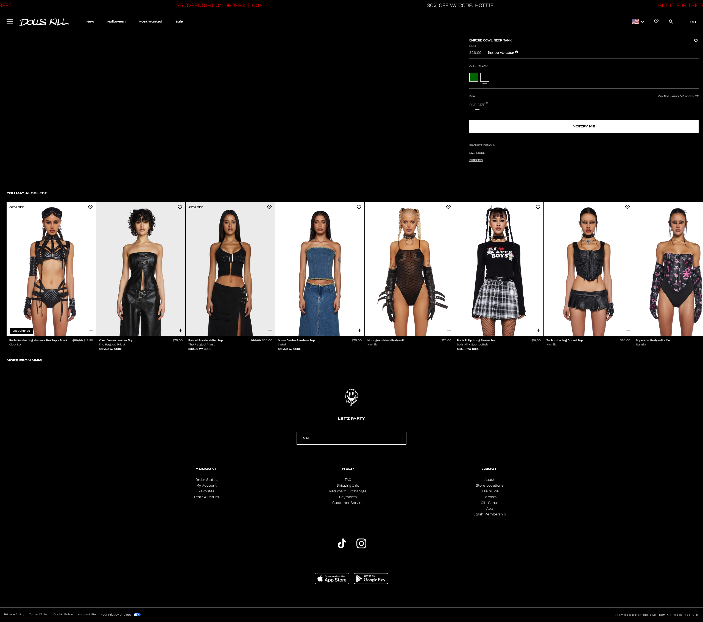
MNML (473, 46)
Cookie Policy (63, 614)
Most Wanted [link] (150, 21)
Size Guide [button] (477, 153)
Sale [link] (179, 21)
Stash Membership (489, 514)
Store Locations (489, 485)
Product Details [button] (482, 145)
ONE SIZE (477, 105)
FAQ (348, 479)
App (489, 508)
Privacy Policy (14, 614)
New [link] (90, 21)
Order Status (206, 479)
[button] (218, 5)
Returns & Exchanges (348, 491)
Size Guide (490, 491)
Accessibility (87, 614)
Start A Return (206, 497)
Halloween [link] (116, 21)
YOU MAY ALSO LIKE (27, 193)
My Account (206, 485)
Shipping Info (348, 485)
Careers (489, 497)
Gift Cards (489, 502)
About (489, 479)
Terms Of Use (38, 614)
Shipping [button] (476, 160)
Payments (348, 497)
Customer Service (348, 502)
